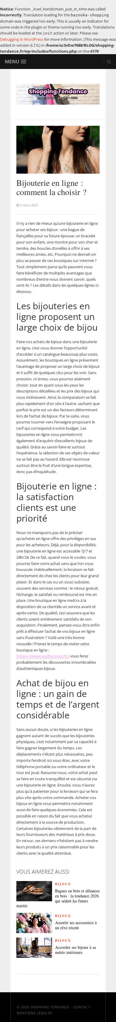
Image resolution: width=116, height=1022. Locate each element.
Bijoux (63, 884)
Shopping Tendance (50, 1007)
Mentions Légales (34, 1013)
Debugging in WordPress (21, 39)
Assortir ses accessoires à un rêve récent (76, 925)
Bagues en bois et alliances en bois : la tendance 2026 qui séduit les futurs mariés (58, 898)
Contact (81, 1007)
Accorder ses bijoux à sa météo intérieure (75, 950)
